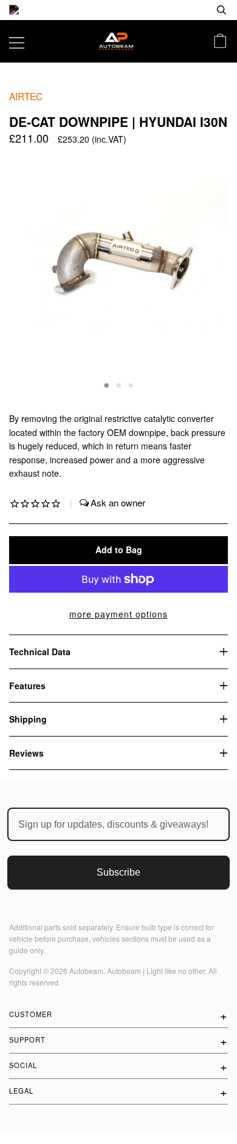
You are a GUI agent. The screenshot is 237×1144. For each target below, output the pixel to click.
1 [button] (106, 384)
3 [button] (131, 384)
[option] (118, 10)
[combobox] (182, 10)
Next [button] (206, 272)
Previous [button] (29, 272)
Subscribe (118, 872)
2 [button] (118, 384)
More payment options (118, 614)
